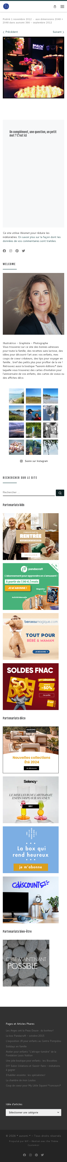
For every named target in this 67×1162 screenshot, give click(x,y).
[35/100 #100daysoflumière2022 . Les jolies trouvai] (50, 430)
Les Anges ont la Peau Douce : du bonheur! (30, 1030)
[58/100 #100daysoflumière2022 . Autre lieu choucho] (50, 447)
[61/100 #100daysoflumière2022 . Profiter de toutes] (33, 396)
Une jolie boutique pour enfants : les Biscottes (31, 1060)
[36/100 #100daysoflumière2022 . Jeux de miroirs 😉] (33, 447)
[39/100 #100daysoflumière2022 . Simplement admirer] (16, 430)
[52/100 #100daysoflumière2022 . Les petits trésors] (16, 447)
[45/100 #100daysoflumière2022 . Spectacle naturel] (16, 413)
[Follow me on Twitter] (23, 251)
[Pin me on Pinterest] (17, 251)
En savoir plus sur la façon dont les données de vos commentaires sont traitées (32, 239)
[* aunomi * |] (6, 6)
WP (27, 1141)
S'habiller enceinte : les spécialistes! (25, 1075)
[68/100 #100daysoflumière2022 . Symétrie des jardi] (33, 430)
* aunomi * (24, 1135)
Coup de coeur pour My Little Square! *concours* (33, 1085)
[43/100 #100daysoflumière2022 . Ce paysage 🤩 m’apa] (50, 396)
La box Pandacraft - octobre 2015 (25, 1035)
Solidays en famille (16, 1046)
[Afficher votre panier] (55, 6)
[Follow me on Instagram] (10, 251)
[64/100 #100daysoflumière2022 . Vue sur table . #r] (50, 413)
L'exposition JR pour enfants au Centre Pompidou (33, 1041)
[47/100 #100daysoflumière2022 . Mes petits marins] (33, 413)
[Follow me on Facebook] (4, 251)
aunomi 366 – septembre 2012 (33, 22)
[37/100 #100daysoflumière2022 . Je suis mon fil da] (16, 396)
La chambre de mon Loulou (21, 1080)
